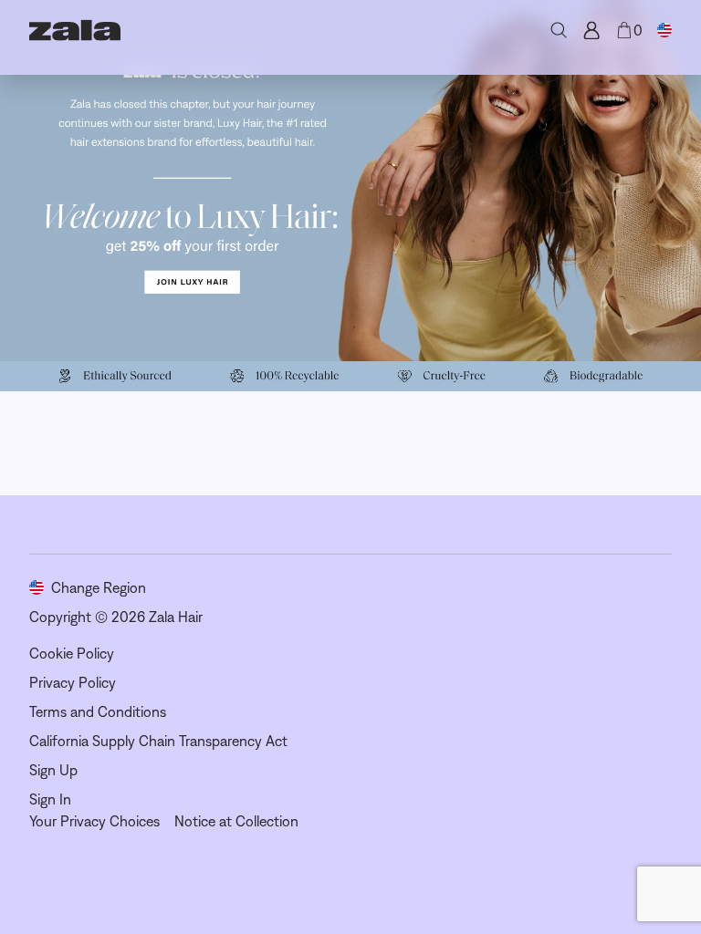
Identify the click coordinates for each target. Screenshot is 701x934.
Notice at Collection (236, 821)
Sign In (50, 799)
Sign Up (53, 770)
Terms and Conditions (97, 711)
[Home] (74, 30)
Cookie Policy (71, 653)
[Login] (591, 30)
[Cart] (624, 30)
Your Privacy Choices (94, 821)
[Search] (558, 30)
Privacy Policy (72, 682)
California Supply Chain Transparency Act (158, 740)
